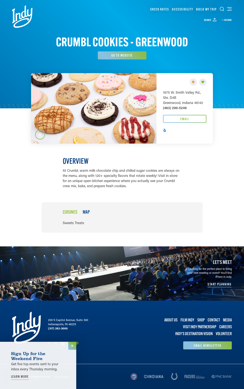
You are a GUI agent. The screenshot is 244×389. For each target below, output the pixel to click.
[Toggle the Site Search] (222, 9)
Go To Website (122, 55)
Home (228, 20)
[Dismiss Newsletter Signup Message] (72, 346)
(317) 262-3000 (58, 328)
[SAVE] (202, 82)
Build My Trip (206, 9)
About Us (170, 320)
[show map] (193, 82)
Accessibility (182, 9)
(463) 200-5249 (175, 107)
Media (227, 320)
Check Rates (159, 9)
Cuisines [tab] (70, 212)
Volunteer (224, 333)
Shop (201, 320)
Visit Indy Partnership (199, 326)
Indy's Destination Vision (194, 333)
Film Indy (187, 320)
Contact (214, 320)
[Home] (22, 16)
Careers (225, 326)
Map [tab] (86, 212)
